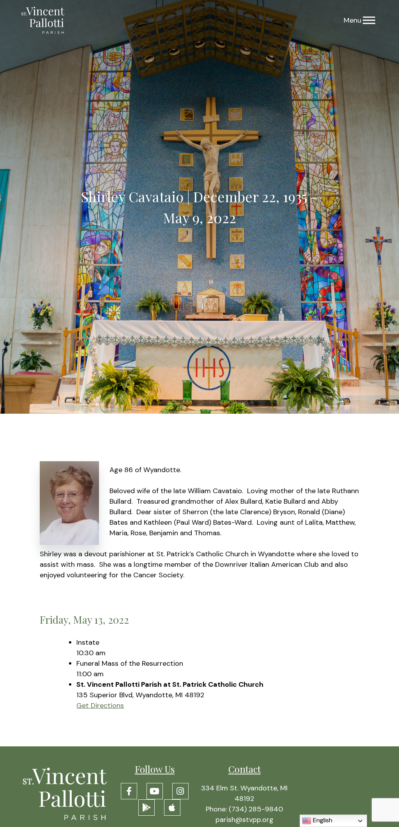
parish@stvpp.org (244, 819)
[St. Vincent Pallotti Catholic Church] (43, 20)
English (321, 820)
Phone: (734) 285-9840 (244, 809)
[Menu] (369, 20)
